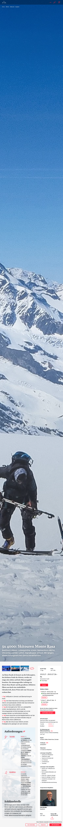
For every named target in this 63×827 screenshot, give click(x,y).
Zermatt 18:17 (43, 744)
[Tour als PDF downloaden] (52, 818)
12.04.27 (43, 700)
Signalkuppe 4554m (8, 717)
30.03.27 (43, 692)
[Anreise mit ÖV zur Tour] (47, 743)
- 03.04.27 (49, 692)
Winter (7, 6)
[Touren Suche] (54, 2)
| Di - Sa (54, 692)
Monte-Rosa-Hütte (10, 705)
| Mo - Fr (54, 700)
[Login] (50, 2)
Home (3, 6)
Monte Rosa (6, 685)
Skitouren (12, 6)
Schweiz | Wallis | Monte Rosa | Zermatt (49, 739)
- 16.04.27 (48, 700)
